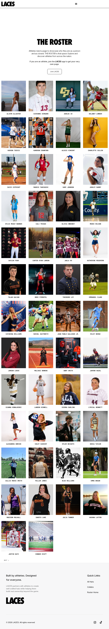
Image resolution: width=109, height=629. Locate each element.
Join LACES (54, 72)
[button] (76, 4)
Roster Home (92, 592)
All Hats (90, 581)
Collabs (90, 587)
